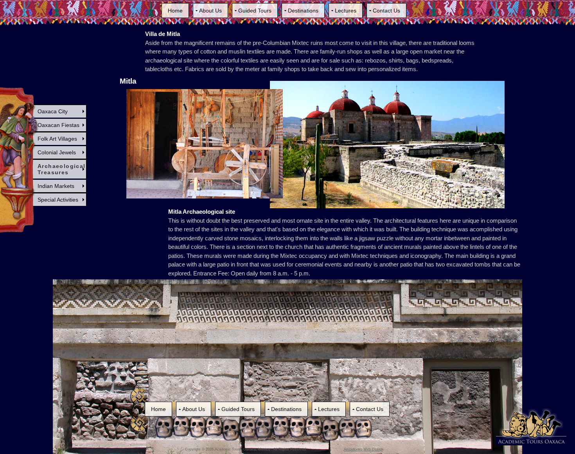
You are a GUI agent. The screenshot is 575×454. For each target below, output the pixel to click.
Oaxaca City (53, 111)
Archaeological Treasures (62, 169)
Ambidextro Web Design (363, 449)
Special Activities (58, 200)
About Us (210, 10)
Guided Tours (254, 10)
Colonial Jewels (57, 152)
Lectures (345, 10)
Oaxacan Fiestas (58, 125)
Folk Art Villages (57, 139)
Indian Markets (56, 186)
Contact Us (386, 10)
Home (175, 10)
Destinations (303, 10)
